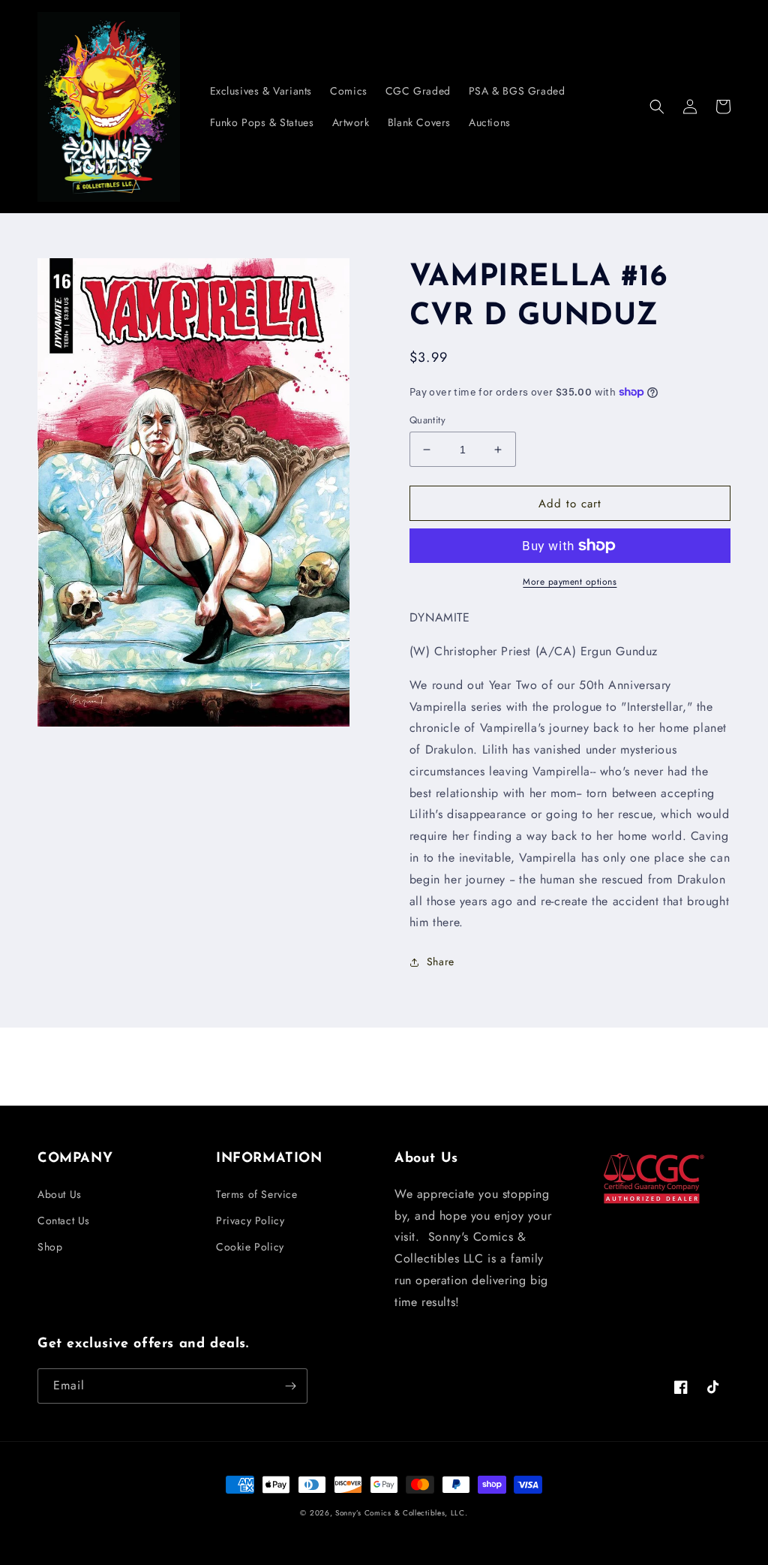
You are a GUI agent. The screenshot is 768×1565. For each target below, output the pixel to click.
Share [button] (440, 961)
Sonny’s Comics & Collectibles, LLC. (401, 1512)
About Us (60, 1194)
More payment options (569, 581)
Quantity (428, 420)
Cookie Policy (250, 1246)
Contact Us (64, 1220)
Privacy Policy (250, 1220)
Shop (50, 1246)
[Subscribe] (290, 1386)
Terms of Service (257, 1194)
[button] (657, 106)
